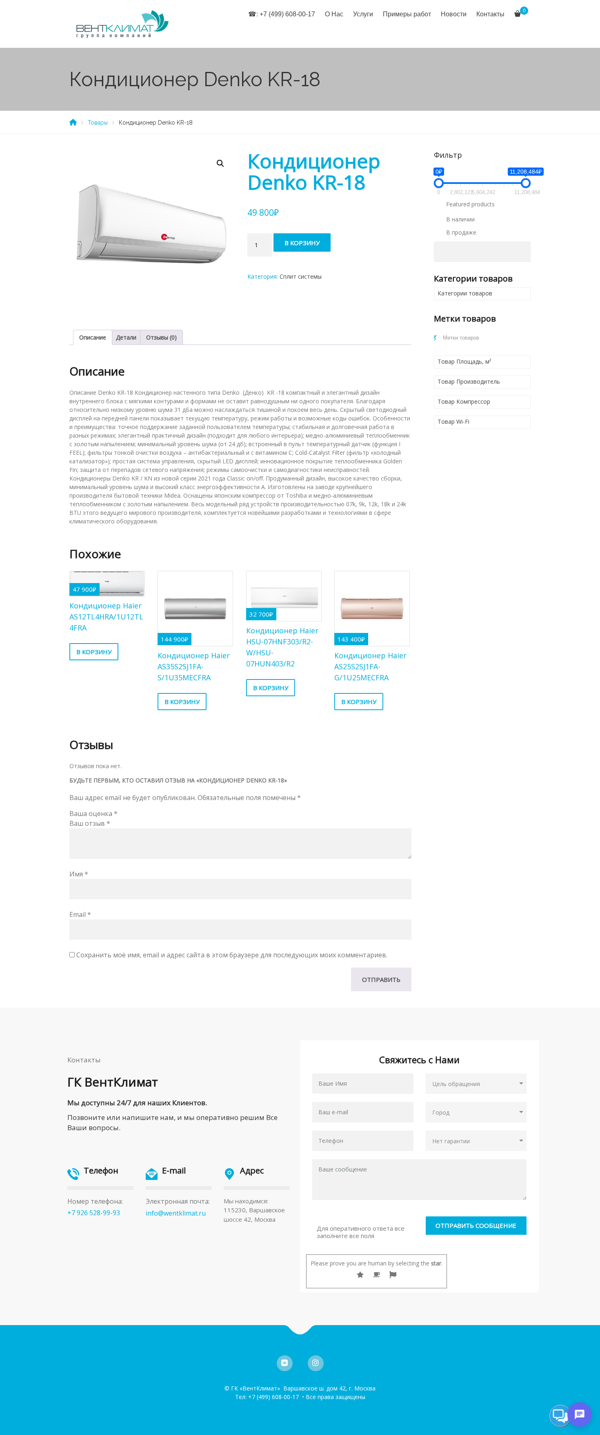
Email (80, 914)
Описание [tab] (92, 337)
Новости (454, 14)
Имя (78, 873)
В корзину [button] (93, 652)
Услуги (363, 14)
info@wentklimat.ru (176, 1213)
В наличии (460, 219)
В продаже (461, 232)
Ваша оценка (93, 813)
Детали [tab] (126, 337)
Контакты (490, 14)
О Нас (334, 14)
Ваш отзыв (89, 823)
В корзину (302, 243)
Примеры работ (407, 14)
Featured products (470, 204)
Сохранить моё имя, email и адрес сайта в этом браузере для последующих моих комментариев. (231, 954)
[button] (220, 163)
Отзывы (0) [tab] (161, 337)
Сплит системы (301, 276)
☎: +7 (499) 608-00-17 (281, 14)
